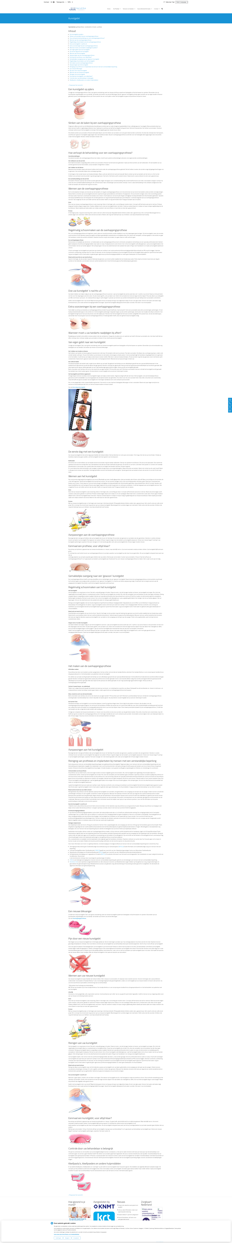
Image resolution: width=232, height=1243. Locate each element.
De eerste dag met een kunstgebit (79, 51)
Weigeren (67, 1238)
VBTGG (121, 846)
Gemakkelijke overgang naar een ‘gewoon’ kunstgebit (84, 59)
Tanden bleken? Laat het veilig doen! (128, 1215)
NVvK (100, 852)
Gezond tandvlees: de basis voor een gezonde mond (127, 1218)
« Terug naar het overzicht (75, 85)
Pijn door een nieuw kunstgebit (78, 70)
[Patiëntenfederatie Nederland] (160, 1210)
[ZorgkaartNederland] (149, 1210)
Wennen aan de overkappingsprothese (80, 40)
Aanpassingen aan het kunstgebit (79, 65)
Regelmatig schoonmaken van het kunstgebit (82, 61)
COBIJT (97, 850)
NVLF (102, 854)
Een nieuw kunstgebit (79, 387)
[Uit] (54, 2)
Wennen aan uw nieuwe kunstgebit (79, 72)
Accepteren (76, 1238)
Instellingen (58, 1238)
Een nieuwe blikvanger (76, 69)
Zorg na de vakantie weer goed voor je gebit (128, 1206)
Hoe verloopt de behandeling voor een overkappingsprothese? (87, 38)
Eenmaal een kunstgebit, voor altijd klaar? (81, 76)
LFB (71, 860)
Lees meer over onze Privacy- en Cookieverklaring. (66, 1234)
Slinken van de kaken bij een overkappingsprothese (84, 36)
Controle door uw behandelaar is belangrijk (81, 78)
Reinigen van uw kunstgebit (77, 74)
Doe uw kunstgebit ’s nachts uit (78, 44)
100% (69, 2)
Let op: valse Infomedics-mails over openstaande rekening (128, 1211)
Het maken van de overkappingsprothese (81, 63)
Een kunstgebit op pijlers (76, 34)
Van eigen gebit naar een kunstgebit (80, 49)
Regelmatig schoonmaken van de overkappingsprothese (85, 42)
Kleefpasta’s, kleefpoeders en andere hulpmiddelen (84, 80)
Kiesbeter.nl (73, 862)
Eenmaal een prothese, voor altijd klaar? (81, 57)
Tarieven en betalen (128, 9)
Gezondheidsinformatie (143, 9)
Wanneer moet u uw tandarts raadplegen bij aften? (84, 48)
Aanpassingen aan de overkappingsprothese (82, 55)
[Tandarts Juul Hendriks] (77, 9)
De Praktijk (116, 9)
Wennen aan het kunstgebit (77, 53)
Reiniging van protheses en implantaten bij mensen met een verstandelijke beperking (93, 67)
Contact (156, 9)
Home (108, 9)
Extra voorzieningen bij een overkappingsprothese (84, 46)
